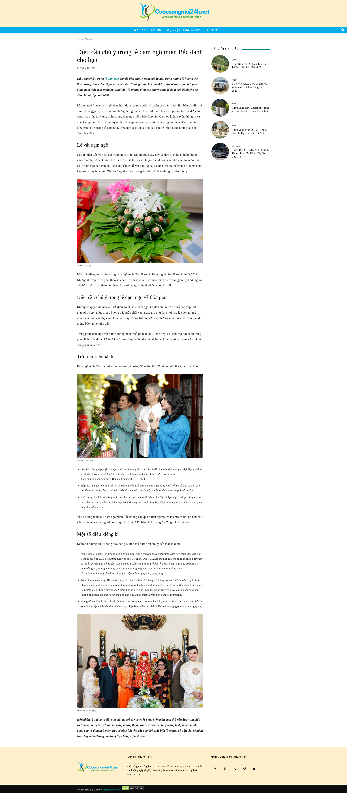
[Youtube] (254, 769)
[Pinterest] (224, 769)
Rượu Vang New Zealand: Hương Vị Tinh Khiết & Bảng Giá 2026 (250, 109)
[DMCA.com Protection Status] (132, 789)
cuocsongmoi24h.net (110, 789)
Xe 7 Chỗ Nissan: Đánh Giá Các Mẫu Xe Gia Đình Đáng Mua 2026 (250, 87)
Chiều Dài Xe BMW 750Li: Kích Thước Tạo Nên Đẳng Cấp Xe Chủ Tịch (250, 153)
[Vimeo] (244, 769)
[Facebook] (215, 769)
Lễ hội (156, 30)
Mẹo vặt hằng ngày (183, 30)
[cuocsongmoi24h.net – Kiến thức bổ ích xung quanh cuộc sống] (173, 13)
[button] (342, 30)
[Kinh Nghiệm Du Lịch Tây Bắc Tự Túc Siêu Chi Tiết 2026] (220, 64)
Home (80, 39)
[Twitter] (234, 769)
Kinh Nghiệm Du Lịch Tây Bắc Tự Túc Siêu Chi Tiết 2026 (249, 65)
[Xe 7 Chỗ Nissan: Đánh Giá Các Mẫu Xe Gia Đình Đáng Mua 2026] (220, 86)
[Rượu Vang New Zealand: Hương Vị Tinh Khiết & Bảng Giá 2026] (220, 107)
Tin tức (211, 30)
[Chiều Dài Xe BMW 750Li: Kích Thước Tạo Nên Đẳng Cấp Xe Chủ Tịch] (220, 151)
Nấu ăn (140, 30)
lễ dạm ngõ (112, 78)
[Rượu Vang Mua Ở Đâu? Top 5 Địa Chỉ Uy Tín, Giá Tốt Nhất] (220, 130)
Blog (234, 60)
